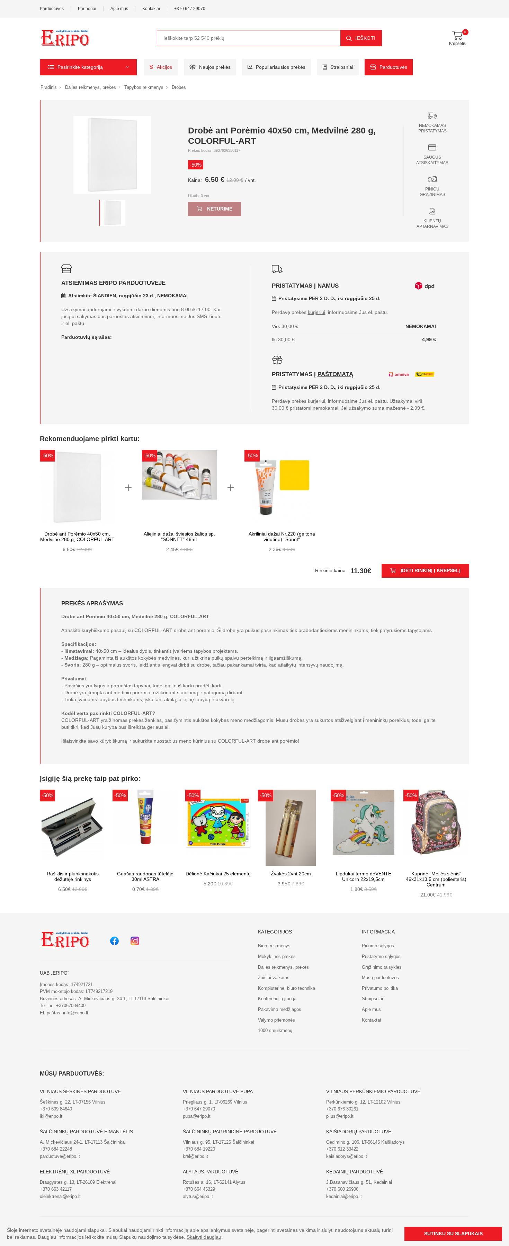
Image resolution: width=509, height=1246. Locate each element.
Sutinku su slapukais (453, 1233)
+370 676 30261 (342, 1109)
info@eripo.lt (75, 1012)
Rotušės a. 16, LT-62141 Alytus (214, 1182)
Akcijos (164, 67)
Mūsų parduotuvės (380, 977)
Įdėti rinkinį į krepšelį (431, 570)
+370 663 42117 (56, 1189)
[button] (88, 67)
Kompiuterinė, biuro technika (286, 988)
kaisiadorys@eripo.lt (346, 1156)
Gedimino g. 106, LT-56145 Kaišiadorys (365, 1142)
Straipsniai (341, 67)
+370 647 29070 (189, 8)
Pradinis (49, 87)
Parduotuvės (52, 8)
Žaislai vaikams (273, 977)
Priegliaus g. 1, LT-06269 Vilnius (215, 1102)
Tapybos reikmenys (143, 87)
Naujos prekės (215, 67)
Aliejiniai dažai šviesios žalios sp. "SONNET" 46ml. (179, 536)
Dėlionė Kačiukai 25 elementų (218, 873)
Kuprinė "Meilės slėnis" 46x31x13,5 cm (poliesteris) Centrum (436, 879)
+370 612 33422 (342, 1149)
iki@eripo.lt (51, 1116)
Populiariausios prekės (280, 67)
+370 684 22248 (56, 1149)
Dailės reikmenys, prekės (90, 87)
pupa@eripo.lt (197, 1116)
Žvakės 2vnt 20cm (291, 873)
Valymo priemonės (276, 1020)
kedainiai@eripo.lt (344, 1196)
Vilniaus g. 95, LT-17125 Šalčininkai (218, 1142)
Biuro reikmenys (274, 945)
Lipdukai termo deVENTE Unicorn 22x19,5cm (363, 876)
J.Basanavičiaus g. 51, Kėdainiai (359, 1182)
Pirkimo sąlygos (378, 945)
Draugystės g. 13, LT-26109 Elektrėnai (78, 1182)
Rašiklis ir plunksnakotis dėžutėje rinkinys (73, 876)
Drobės (179, 87)
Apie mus (119, 8)
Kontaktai (151, 8)
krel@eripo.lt (195, 1156)
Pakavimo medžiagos (279, 1009)
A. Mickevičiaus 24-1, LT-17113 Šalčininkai (83, 1142)
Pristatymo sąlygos (381, 956)
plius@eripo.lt (340, 1116)
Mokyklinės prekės (277, 956)
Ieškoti (365, 38)
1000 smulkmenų (275, 1030)
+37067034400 (71, 1005)
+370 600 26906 (342, 1189)
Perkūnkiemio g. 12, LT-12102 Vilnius (363, 1102)
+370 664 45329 (199, 1189)
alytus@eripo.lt (198, 1196)
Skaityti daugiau (204, 1237)
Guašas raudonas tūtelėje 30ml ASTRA (145, 876)
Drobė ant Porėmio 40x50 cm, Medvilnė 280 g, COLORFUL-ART (77, 536)
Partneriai (87, 8)
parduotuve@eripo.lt (60, 1156)
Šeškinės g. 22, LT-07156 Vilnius (73, 1102)
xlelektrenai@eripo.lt (60, 1196)
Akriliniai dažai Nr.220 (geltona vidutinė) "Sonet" (282, 536)
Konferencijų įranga (277, 998)
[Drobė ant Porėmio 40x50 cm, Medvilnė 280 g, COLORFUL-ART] (112, 213)
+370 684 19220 (199, 1149)
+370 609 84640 (56, 1109)
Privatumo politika (380, 988)
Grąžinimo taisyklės (382, 967)
